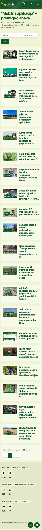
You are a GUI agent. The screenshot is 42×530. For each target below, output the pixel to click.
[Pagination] (18, 455)
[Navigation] (38, 4)
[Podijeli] (30, 525)
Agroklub (21, 522)
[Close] (31, 4)
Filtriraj (5, 41)
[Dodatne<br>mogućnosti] (37, 525)
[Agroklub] (8, 4)
